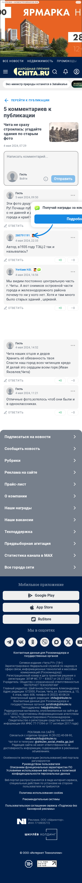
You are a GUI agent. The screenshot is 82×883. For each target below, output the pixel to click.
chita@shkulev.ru (61, 698)
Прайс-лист (15, 484)
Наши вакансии (19, 519)
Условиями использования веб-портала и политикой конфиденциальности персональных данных (41, 772)
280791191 (22, 235)
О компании (16, 496)
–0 (73, 260)
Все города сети (19, 567)
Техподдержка (18, 531)
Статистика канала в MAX (29, 555)
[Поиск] (54, 71)
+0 (60, 260)
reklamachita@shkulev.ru (41, 738)
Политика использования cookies (41, 792)
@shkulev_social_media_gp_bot (54, 741)
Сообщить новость (22, 448)
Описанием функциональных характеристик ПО (41, 767)
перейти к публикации (30, 100)
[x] (68, 642)
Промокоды (67, 61)
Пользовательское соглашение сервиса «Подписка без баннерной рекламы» (41, 807)
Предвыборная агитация (28, 543)
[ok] (32, 642)
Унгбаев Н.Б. (23, 269)
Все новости (13, 61)
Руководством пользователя (41, 764)
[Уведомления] (65, 71)
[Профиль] (76, 71)
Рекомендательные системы (41, 799)
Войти (23, 178)
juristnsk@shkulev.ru (58, 704)
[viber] (44, 642)
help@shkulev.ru (51, 707)
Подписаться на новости (28, 436)
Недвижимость (40, 61)
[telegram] (9, 642)
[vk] (21, 642)
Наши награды (18, 508)
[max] (56, 642)
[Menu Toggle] (5, 71)
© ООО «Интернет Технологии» (41, 852)
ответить (16, 225)
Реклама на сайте (21, 472)
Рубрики (12, 460)
